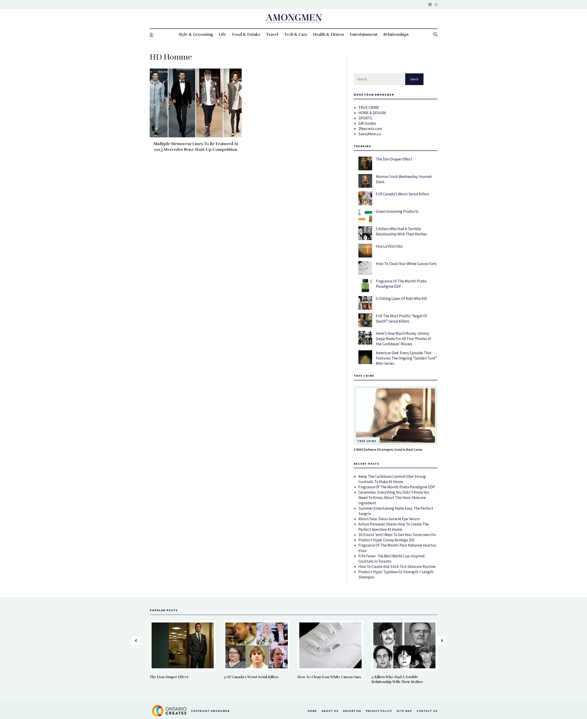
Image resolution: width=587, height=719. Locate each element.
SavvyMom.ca (369, 133)
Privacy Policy (379, 711)
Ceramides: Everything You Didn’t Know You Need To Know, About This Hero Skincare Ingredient (393, 497)
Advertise (352, 711)
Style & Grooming (196, 34)
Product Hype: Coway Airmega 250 (386, 539)
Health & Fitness (328, 34)
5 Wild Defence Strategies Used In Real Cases (388, 449)
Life (222, 34)
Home (312, 711)
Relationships (396, 34)
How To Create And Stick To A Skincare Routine (397, 566)
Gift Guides (367, 123)
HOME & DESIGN (372, 112)
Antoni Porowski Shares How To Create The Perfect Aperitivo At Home (393, 527)
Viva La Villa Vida (389, 246)
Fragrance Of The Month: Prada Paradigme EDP (396, 486)
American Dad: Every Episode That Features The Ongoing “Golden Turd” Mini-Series (406, 358)
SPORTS (365, 118)
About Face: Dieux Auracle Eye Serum (389, 518)
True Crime (366, 441)
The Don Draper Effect (394, 159)
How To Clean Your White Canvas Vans (406, 263)
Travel (272, 34)
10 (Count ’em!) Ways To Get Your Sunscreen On (397, 534)
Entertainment (363, 34)
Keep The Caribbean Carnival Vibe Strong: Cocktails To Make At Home (392, 479)
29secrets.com (370, 128)
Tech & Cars (295, 34)
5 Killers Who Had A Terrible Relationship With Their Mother (401, 231)
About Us (330, 711)
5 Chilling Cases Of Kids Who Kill (401, 298)
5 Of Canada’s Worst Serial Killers (402, 193)
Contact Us (427, 711)
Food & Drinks (246, 34)
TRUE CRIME (368, 107)
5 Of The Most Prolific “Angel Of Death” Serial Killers (401, 318)
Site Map (404, 711)
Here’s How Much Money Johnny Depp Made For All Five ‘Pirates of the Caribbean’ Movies (403, 338)
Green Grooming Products (397, 211)
